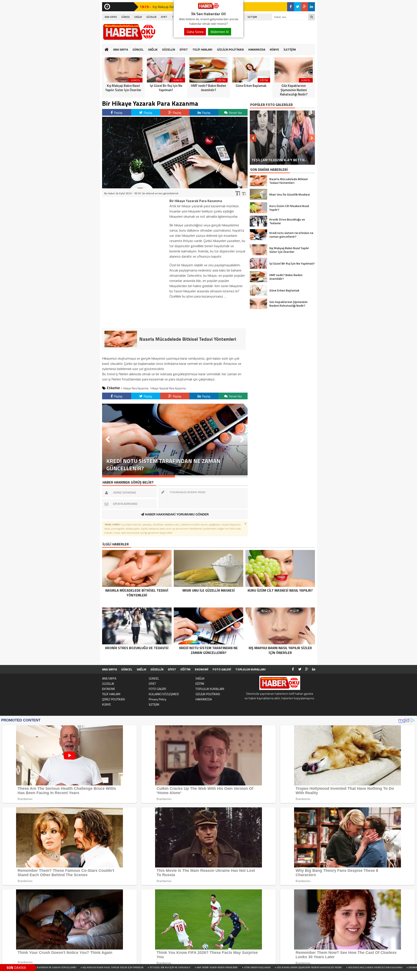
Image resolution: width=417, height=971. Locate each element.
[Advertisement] (134, 263)
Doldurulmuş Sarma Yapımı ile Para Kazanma (310, 967)
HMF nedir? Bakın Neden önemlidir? (152, 967)
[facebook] (290, 6)
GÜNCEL (125, 17)
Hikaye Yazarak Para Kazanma (168, 388)
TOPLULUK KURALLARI (250, 669)
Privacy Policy (157, 699)
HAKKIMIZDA (256, 49)
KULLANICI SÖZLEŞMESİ (164, 694)
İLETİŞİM (252, 17)
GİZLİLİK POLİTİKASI (230, 49)
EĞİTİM (185, 669)
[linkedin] (311, 6)
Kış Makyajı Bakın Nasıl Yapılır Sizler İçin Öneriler (47, 967)
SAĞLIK (138, 17)
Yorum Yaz (235, 112)
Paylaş (117, 112)
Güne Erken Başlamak (192, 967)
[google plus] (304, 6)
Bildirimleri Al (219, 31)
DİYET (164, 17)
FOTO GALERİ (222, 669)
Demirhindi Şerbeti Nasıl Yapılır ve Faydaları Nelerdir (376, 967)
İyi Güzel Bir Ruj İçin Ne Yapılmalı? (104, 967)
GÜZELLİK (151, 17)
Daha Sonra (195, 31)
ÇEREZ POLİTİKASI (113, 699)
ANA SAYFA (111, 17)
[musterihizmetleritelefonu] (208, 8)
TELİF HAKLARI (202, 49)
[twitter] (297, 6)
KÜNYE (274, 49)
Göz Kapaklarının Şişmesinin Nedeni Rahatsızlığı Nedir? (244, 967)
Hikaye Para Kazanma (135, 388)
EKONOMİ (201, 669)
